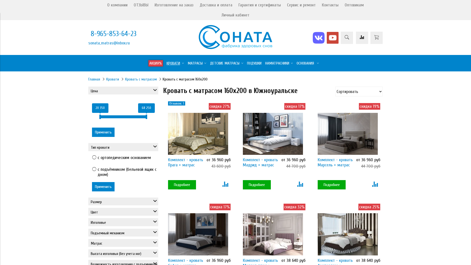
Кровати (112, 79)
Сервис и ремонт (301, 5)
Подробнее (182, 185)
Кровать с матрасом (141, 79)
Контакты (330, 5)
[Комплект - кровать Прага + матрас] (198, 134)
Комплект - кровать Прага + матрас (185, 162)
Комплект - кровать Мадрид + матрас (260, 162)
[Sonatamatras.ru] (235, 47)
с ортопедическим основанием (124, 157)
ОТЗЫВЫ (141, 5)
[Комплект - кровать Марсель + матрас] (348, 134)
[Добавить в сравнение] (225, 185)
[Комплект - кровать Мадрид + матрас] (273, 134)
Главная (94, 79)
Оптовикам (354, 5)
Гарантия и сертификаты (259, 5)
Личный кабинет (235, 15)
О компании (117, 5)
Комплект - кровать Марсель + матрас (335, 162)
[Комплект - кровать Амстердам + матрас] (348, 234)
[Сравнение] (362, 38)
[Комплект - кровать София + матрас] (198, 234)
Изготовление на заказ (174, 5)
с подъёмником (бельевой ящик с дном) (127, 172)
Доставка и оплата (216, 5)
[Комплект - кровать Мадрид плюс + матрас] (273, 234)
